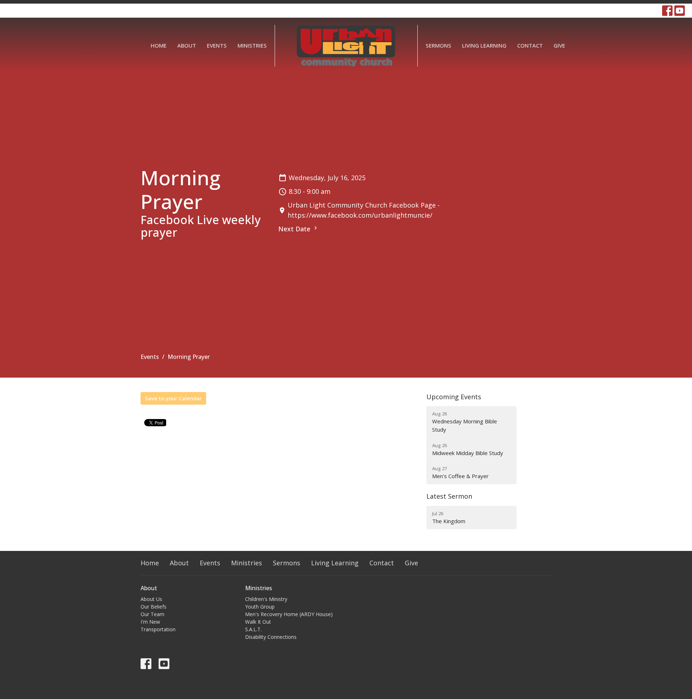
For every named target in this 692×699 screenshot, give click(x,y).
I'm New (150, 621)
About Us (151, 599)
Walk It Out (258, 621)
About (186, 45)
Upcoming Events (453, 396)
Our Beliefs (154, 606)
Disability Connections (271, 636)
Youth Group (260, 606)
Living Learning (484, 45)
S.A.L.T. (253, 629)
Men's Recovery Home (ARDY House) (289, 614)
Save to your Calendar (173, 398)
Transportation (158, 629)
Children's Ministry (266, 599)
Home (159, 45)
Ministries (252, 45)
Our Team (152, 614)
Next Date (295, 228)
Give (559, 45)
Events (217, 45)
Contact (530, 45)
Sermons (438, 45)
